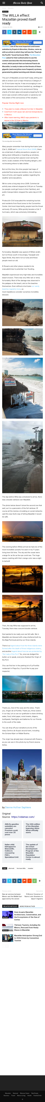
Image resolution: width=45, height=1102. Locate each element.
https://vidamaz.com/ (23, 817)
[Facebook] (4, 32)
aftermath (11, 868)
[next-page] (7, 946)
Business (6, 1095)
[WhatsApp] (34, 32)
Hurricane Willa (21, 868)
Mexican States (24, 1093)
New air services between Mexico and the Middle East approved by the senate (12, 896)
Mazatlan (11, 8)
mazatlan (30, 868)
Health (29, 1095)
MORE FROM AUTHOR (27, 906)
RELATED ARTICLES (10, 906)
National (15, 1093)
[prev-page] (3, 946)
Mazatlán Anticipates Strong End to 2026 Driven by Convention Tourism (28, 938)
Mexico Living (21, 1095)
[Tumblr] (14, 32)
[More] (39, 32)
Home (4, 8)
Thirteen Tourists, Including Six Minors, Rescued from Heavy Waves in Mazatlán (27, 927)
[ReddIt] (29, 32)
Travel (13, 1095)
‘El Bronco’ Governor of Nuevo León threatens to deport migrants (34, 896)
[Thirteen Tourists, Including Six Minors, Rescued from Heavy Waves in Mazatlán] (7, 927)
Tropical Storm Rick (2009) (26, 149)
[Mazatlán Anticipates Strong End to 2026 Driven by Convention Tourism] (7, 938)
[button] (3, 3)
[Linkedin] (19, 32)
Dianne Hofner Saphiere (18, 807)
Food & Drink (37, 1095)
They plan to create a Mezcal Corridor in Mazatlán (23, 109)
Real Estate (34, 1093)
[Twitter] (9, 32)
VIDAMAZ (6, 46)
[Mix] (24, 32)
